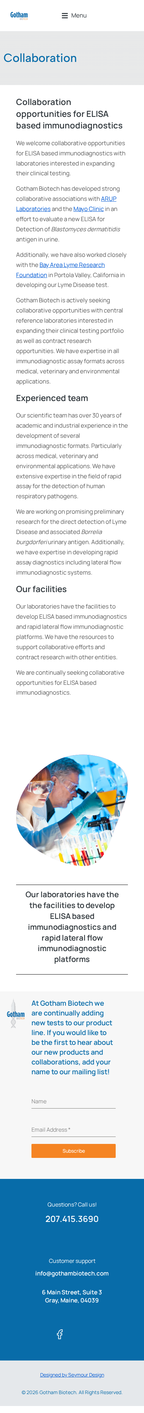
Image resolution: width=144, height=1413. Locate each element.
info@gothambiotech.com (72, 1273)
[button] (74, 15)
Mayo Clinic (88, 209)
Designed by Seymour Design (72, 1374)
